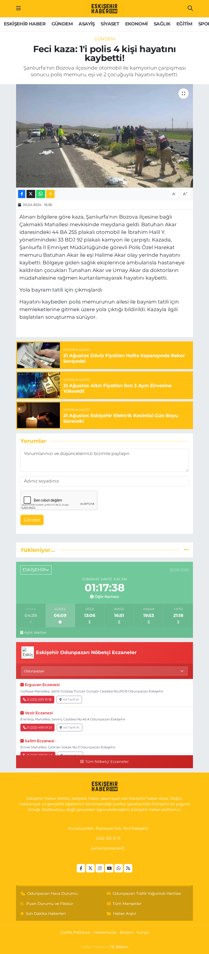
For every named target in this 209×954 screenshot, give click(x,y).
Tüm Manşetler (127, 903)
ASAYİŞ (87, 24)
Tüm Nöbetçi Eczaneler (106, 761)
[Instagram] (100, 868)
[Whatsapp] (118, 868)
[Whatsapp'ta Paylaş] (40, 194)
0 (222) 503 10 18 (39, 699)
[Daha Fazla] (50, 194)
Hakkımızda (105, 932)
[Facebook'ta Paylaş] (21, 194)
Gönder (32, 519)
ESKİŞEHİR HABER (24, 24)
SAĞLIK (162, 24)
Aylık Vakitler (35, 632)
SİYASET (110, 24)
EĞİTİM (184, 24)
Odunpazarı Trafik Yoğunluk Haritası (147, 893)
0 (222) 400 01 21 (39, 727)
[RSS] (128, 868)
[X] (90, 868)
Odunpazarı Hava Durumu (52, 893)
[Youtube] (109, 868)
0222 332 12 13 (108, 838)
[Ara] (190, 8)
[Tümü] (186, 549)
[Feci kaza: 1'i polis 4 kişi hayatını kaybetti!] (104, 136)
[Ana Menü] (18, 8)
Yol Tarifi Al (71, 699)
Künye (143, 932)
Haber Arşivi (124, 913)
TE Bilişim (119, 947)
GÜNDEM (62, 24)
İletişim (127, 932)
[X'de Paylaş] (31, 194)
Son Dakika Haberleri (46, 913)
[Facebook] (81, 868)
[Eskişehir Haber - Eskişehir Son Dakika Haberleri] (104, 8)
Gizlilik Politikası (75, 932)
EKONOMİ (136, 24)
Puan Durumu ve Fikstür (49, 903)
